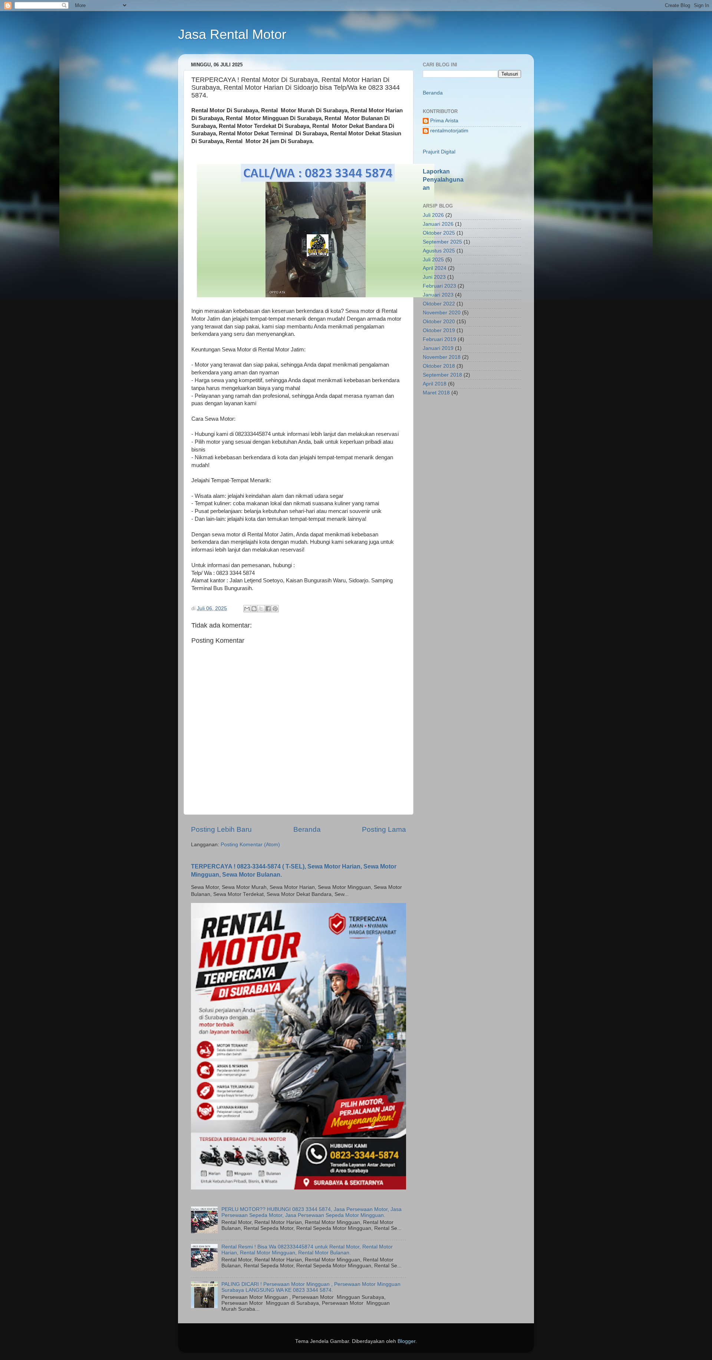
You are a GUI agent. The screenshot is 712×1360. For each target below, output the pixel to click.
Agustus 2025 (439, 251)
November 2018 (442, 357)
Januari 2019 (438, 348)
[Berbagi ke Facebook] (268, 608)
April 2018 (434, 384)
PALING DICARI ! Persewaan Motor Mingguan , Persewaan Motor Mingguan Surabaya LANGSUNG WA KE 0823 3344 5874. (310, 1287)
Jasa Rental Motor (232, 34)
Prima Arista (444, 120)
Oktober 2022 (439, 304)
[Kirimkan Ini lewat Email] (247, 608)
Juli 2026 (433, 215)
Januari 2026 (438, 224)
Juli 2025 (433, 259)
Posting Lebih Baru (221, 829)
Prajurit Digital (439, 152)
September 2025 (442, 242)
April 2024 (434, 268)
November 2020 (442, 312)
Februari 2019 (439, 339)
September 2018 (442, 375)
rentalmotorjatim (449, 130)
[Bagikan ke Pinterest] (275, 608)
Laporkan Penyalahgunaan (443, 179)
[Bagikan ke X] (261, 608)
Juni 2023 (434, 277)
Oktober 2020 (439, 321)
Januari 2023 (438, 295)
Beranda (307, 829)
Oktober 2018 (439, 366)
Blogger (406, 1341)
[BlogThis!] (254, 608)
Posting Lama (384, 829)
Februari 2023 (439, 286)
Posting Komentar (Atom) (250, 844)
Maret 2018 (436, 393)
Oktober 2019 (439, 330)
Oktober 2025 (439, 233)
